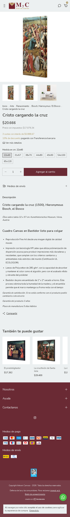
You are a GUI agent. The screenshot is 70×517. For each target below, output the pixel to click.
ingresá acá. (55, 490)
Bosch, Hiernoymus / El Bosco (46, 106)
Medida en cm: (12, 149)
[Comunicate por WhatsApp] (63, 497)
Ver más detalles (13, 142)
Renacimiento (22, 106)
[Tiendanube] (35, 499)
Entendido (34, 510)
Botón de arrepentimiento (35, 494)
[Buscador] (59, 6)
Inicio (4, 106)
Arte (12, 106)
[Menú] (4, 6)
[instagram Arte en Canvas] (35, 417)
